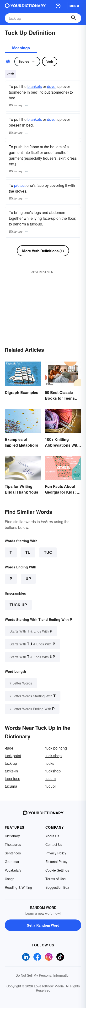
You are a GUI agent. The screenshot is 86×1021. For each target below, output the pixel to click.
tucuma (11, 786)
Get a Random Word (43, 925)
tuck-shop (53, 755)
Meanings (21, 48)
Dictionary (12, 835)
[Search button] (73, 18)
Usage (10, 878)
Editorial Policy (56, 861)
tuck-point (13, 755)
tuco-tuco (12, 778)
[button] (58, 6)
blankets (34, 86)
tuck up (18, 604)
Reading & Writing (18, 887)
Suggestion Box (57, 887)
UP (28, 578)
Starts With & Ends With (31, 631)
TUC (48, 552)
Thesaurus (13, 844)
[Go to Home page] (25, 6)
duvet (51, 86)
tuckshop (53, 771)
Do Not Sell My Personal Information (43, 975)
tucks (49, 763)
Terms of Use (55, 878)
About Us (52, 835)
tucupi (50, 786)
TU (28, 552)
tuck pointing (56, 748)
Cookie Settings (57, 870)
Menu (74, 6)
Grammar (12, 861)
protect (20, 185)
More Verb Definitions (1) (43, 250)
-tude (9, 748)
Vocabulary (13, 870)
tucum (50, 778)
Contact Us (53, 844)
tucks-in (11, 771)
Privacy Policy (55, 853)
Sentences (13, 853)
